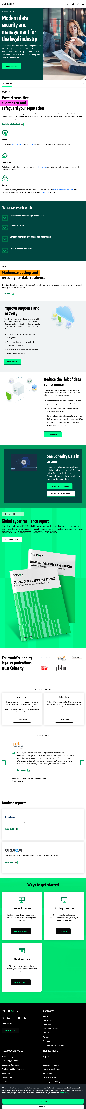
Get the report (12, 539)
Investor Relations (50, 1016)
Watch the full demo (60, 486)
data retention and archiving (63, 189)
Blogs (45, 1048)
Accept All (43, 1101)
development (42, 167)
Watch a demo (11, 66)
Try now (63, 919)
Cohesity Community (51, 1069)
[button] (4, 756)
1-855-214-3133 (7, 1011)
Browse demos (20, 919)
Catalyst (5, 1073)
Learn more (6, 293)
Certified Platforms (50, 1065)
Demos (5, 1069)
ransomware (45, 192)
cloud (21, 167)
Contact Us (10, 1018)
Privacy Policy (64, 1093)
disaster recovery (17, 144)
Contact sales (20, 970)
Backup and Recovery (51, 1052)
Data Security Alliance (11, 1052)
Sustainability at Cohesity (53, 1033)
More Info (43, 1107)
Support (46, 1044)
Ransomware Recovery (52, 1057)
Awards (46, 1024)
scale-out (31, 144)
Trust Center (7, 1065)
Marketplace (7, 1061)
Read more (9, 816)
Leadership (47, 1008)
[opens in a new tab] (3, 1006)
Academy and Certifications (13, 1057)
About (45, 1004)
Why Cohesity (7, 1044)
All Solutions (48, 1061)
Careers (46, 1020)
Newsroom (47, 1012)
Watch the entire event (61, 494)
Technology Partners (10, 1048)
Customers (47, 1029)
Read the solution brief (13, 124)
